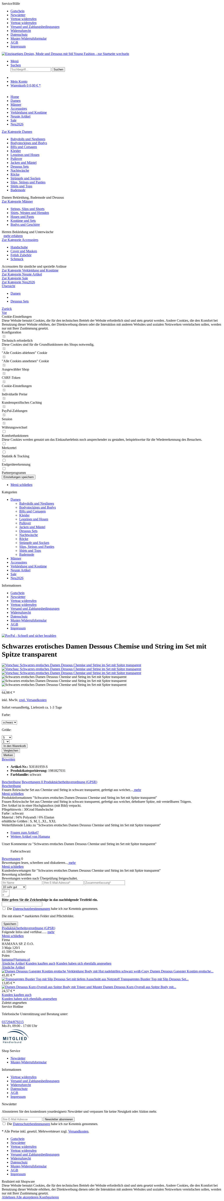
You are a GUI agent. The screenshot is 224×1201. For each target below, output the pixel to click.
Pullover (16, 159)
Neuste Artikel (20, 570)
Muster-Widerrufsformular (28, 38)
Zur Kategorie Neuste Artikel (22, 274)
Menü (14, 61)
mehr (137, 790)
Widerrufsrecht (20, 30)
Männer (15, 558)
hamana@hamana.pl (16, 959)
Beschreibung (11, 782)
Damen (15, 499)
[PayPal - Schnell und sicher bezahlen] (29, 635)
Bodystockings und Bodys (28, 143)
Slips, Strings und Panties (28, 182)
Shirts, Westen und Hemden (29, 213)
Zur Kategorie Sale (15, 278)
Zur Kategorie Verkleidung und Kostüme (30, 270)
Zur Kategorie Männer (17, 201)
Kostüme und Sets (23, 220)
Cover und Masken (23, 251)
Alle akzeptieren (27, 1197)
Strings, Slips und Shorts (27, 209)
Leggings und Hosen (24, 155)
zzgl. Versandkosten (33, 700)
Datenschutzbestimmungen (31, 909)
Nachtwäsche (19, 170)
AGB (14, 42)
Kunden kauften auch (40, 963)
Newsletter (17, 15)
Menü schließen (21, 485)
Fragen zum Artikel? (24, 832)
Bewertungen (32, 782)
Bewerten (8, 759)
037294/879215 (13, 1022)
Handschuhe (19, 247)
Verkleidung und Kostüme (28, 566)
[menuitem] (116, 11)
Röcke (14, 174)
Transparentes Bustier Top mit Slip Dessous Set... (155, 979)
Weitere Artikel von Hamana (30, 836)
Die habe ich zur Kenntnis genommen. (52, 909)
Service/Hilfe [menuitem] (31, 25)
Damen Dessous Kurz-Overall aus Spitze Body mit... (139, 987)
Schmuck (16, 259)
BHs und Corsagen (23, 147)
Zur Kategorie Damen (17, 131)
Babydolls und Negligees (27, 139)
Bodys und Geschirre (25, 224)
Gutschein (17, 11)
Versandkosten (78, 1131)
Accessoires (18, 562)
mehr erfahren (13, 236)
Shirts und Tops (21, 186)
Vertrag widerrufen (23, 19)
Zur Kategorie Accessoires (20, 240)
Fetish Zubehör (21, 255)
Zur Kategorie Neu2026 (18, 282)
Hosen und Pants (22, 217)
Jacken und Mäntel (23, 162)
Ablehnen (9, 1197)
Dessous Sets (19, 166)
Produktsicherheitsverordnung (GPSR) (70, 782)
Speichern (10, 924)
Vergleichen (11, 750)
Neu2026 (16, 578)
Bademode (17, 190)
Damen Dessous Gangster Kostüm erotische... (182, 971)
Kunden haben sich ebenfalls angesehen (83, 963)
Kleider (15, 151)
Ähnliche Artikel (13, 963)
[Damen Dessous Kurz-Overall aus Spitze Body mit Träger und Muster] (52, 987)
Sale (13, 574)
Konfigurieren (49, 1197)
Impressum (18, 46)
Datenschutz (19, 34)
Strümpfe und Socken (25, 178)
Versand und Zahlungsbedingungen (35, 27)
